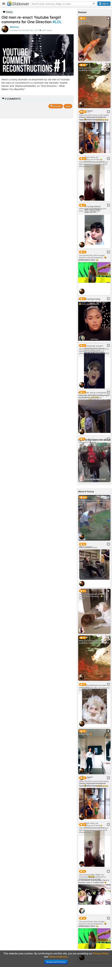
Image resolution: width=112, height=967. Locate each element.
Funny (8, 11)
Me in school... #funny (88, 547)
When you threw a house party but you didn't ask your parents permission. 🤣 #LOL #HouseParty (93, 397)
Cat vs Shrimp (85, 21)
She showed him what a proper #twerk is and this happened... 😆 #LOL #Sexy (92, 257)
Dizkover (20, 3)
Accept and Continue (56, 961)
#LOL (57, 22)
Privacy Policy (100, 953)
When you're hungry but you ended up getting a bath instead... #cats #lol (94, 69)
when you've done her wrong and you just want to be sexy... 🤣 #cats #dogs (93, 596)
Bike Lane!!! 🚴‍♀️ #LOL (87, 442)
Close (68, 106)
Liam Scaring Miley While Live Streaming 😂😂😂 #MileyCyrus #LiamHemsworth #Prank (92, 876)
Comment (56, 106)
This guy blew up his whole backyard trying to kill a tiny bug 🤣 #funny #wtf (94, 502)
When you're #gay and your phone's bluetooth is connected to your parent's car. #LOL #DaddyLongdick (94, 351)
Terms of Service (58, 956)
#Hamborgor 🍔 (85, 734)
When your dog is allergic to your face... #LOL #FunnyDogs (92, 209)
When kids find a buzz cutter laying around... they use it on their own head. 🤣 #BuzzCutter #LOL (93, 117)
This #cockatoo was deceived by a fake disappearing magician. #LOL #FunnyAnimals (93, 164)
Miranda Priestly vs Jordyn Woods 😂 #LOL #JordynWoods (93, 303)
